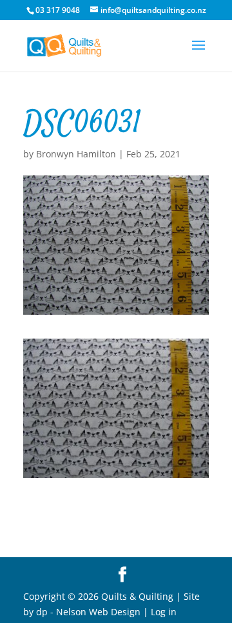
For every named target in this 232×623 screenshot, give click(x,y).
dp (42, 612)
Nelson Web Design (98, 612)
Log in (164, 612)
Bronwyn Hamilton (76, 154)
